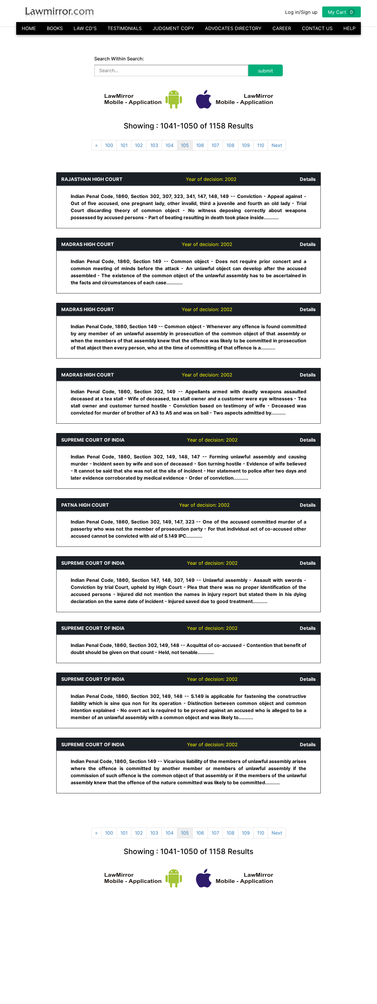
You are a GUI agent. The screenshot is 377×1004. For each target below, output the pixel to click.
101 (124, 145)
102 (139, 145)
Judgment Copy (173, 28)
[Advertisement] (28, 260)
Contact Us (317, 28)
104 (169, 145)
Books (55, 28)
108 (230, 145)
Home (29, 28)
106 (200, 145)
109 (246, 145)
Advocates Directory (233, 28)
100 (109, 145)
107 (215, 145)
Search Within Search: (119, 59)
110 (260, 145)
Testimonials (125, 28)
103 (154, 145)
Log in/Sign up (301, 12)
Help (349, 28)
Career (281, 28)
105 (185, 145)
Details (308, 179)
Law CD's (85, 28)
